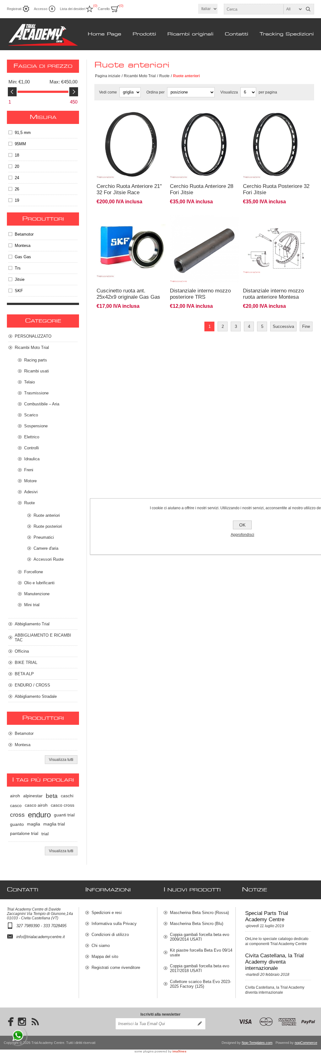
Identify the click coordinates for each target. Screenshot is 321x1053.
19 (17, 200)
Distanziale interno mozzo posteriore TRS (200, 294)
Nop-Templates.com (257, 1043)
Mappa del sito (105, 956)
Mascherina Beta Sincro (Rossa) (199, 912)
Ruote (164, 76)
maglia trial (54, 824)
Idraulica (31, 459)
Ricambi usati (36, 371)
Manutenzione (37, 593)
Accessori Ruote (49, 559)
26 (17, 189)
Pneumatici (44, 537)
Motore (30, 480)
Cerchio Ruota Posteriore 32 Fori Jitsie (276, 189)
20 (17, 166)
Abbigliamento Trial (32, 624)
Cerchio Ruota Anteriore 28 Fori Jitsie (201, 189)
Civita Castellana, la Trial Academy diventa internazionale (274, 962)
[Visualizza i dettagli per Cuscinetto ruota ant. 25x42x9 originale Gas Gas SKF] (131, 217)
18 (17, 155)
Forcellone (33, 571)
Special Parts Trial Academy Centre (266, 916)
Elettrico (31, 437)
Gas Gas (23, 256)
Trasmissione (36, 393)
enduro (39, 814)
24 (17, 177)
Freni (28, 470)
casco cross (62, 805)
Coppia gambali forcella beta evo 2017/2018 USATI (199, 968)
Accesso (40, 9)
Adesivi (31, 491)
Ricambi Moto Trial (140, 76)
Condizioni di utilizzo (110, 934)
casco (16, 805)
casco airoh (36, 805)
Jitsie (19, 279)
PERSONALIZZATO (33, 336)
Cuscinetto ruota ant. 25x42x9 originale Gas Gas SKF (128, 297)
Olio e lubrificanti (39, 582)
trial (45, 833)
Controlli (31, 448)
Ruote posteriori (48, 526)
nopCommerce (306, 1043)
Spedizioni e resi (107, 912)
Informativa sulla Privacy (114, 923)
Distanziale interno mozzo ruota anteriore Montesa (273, 294)
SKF (19, 290)
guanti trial (64, 814)
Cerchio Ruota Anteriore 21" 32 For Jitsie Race (129, 189)
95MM (20, 144)
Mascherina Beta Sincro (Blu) (196, 923)
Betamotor (24, 234)
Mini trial (31, 604)
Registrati (14, 9)
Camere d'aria (46, 548)
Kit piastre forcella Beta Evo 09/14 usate (201, 952)
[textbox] (263, 9)
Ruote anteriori (47, 515)
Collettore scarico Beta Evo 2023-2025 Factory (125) (200, 984)
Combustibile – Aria (41, 404)
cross (17, 814)
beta (52, 796)
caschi (67, 796)
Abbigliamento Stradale (36, 696)
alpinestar (33, 796)
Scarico (31, 415)
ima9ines (179, 1051)
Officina (22, 651)
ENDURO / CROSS (32, 685)
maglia (33, 824)
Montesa (22, 245)
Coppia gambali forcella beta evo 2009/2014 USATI (199, 937)
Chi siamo (101, 945)
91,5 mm (23, 132)
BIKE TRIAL (26, 662)
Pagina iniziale (107, 76)
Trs (18, 268)
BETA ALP (24, 673)
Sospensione (36, 426)
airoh (15, 796)
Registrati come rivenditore (116, 967)
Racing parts (35, 360)
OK (242, 524)
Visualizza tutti (61, 759)
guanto (17, 824)
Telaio (29, 382)
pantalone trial (24, 833)
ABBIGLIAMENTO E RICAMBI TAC (43, 637)
